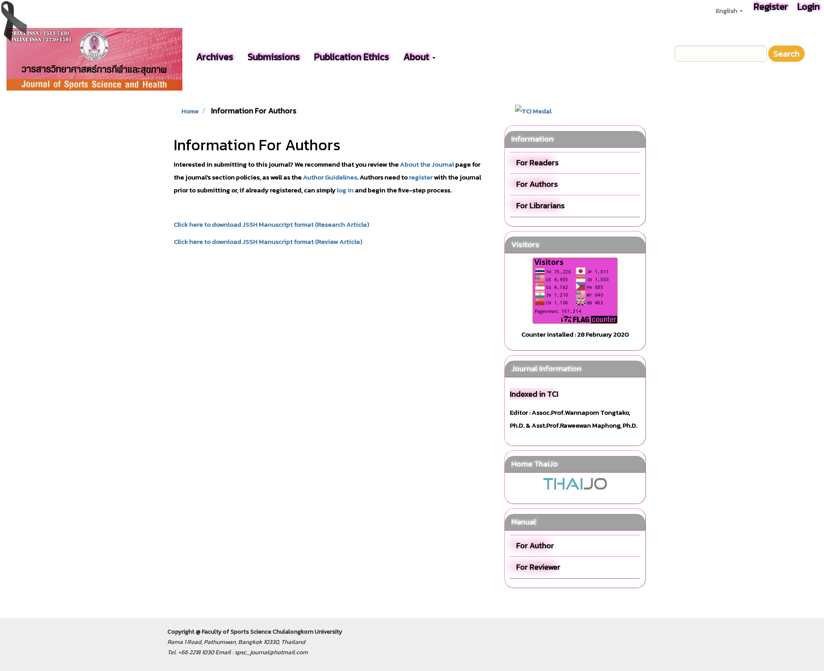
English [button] (727, 10)
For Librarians (540, 205)
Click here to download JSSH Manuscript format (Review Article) (268, 241)
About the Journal (427, 164)
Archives (214, 57)
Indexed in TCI (534, 394)
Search (786, 53)
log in (345, 190)
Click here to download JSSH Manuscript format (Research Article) (271, 224)
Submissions (274, 57)
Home (190, 111)
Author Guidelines (330, 177)
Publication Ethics (351, 57)
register (421, 177)
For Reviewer (538, 567)
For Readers (537, 162)
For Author (535, 545)
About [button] (417, 57)
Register (771, 6)
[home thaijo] (575, 483)
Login (808, 6)
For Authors (537, 184)
